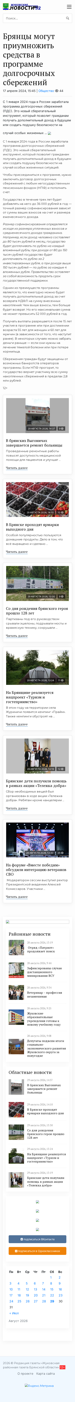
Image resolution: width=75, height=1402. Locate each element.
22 (52, 1295)
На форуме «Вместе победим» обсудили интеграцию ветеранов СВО (36, 869)
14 (43, 1289)
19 (27, 1295)
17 (10, 1295)
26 (28, 1301)
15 (51, 1289)
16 (60, 1289)
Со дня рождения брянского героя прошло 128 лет (37, 611)
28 (44, 1301)
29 (52, 1301)
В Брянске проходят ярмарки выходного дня (32, 527)
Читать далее (17, 467)
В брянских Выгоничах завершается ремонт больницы (34, 443)
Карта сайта (45, 1373)
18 (19, 1295)
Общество (46, 91)
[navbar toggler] (69, 7)
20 (36, 1295)
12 (27, 1289)
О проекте (25, 1373)
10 (11, 1289)
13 (35, 1289)
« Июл (14, 1313)
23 (60, 1295)
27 (36, 1301)
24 (11, 1301)
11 (19, 1289)
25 (19, 1301)
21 (43, 1295)
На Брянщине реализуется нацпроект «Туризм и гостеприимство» (29, 697)
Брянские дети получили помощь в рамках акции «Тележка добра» (36, 783)
